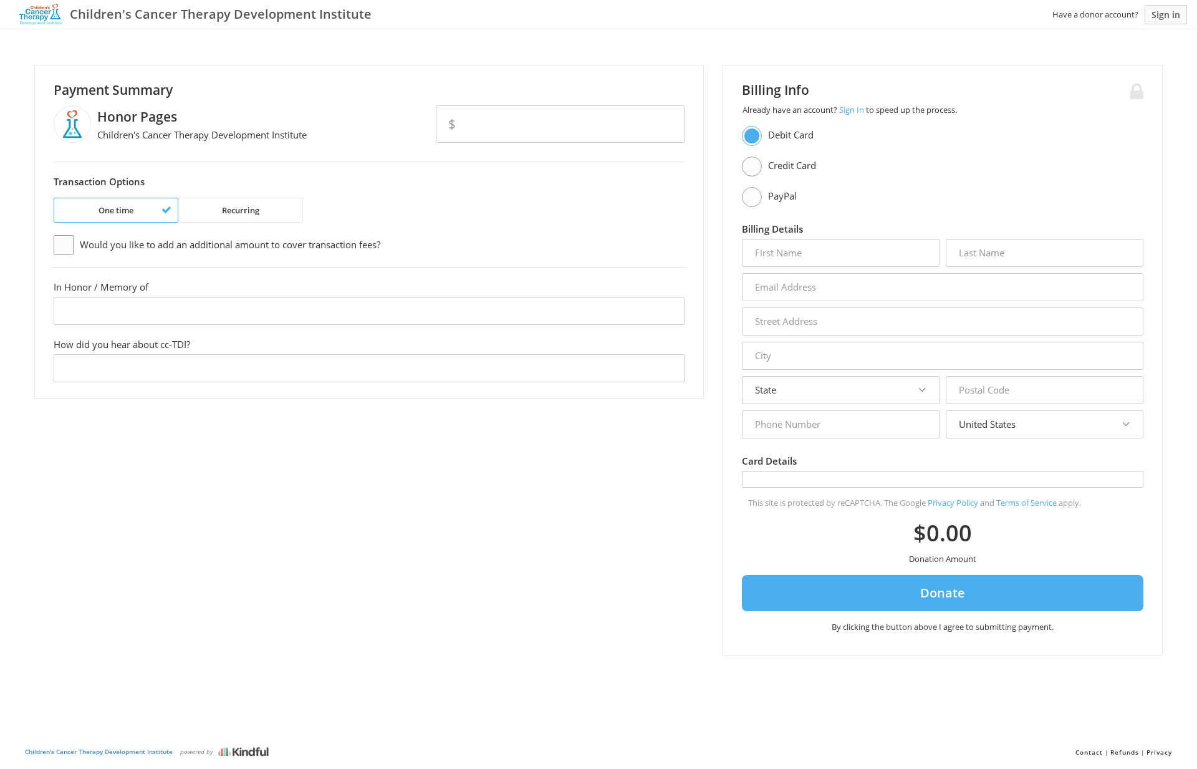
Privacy (1159, 752)
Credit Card (792, 165)
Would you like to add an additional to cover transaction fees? (230, 244)
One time (116, 210)
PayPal (782, 196)
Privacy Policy (953, 502)
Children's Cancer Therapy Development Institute (99, 751)
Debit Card (791, 134)
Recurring (240, 210)
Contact (1089, 752)
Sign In (851, 109)
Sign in (1165, 15)
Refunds (1124, 752)
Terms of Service (1026, 502)
